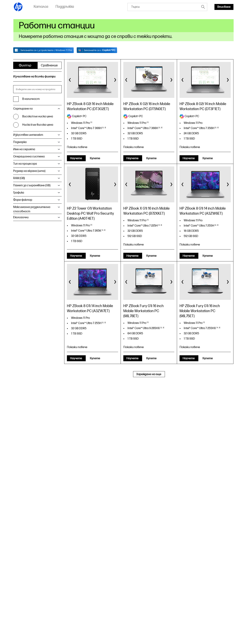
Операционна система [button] (29, 156)
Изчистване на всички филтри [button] (34, 76)
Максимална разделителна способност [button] (31, 209)
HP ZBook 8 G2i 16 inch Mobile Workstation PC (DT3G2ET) (90, 106)
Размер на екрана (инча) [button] (29, 171)
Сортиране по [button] (23, 108)
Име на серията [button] (24, 149)
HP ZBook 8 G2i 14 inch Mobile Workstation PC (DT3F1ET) (203, 106)
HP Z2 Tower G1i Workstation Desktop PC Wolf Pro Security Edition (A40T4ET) (90, 213)
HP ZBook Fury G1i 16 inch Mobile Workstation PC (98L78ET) (143, 311)
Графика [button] (18, 192)
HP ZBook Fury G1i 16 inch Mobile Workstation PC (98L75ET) (200, 311)
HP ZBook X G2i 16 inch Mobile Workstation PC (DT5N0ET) (146, 106)
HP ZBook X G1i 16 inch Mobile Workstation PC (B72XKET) (146, 211)
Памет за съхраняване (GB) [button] (31, 185)
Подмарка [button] (20, 142)
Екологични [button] (21, 217)
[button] (70, 80)
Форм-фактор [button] (22, 200)
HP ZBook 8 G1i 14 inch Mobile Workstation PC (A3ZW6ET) (203, 211)
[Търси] (203, 7)
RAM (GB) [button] (19, 178)
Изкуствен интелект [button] (28, 135)
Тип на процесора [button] (25, 164)
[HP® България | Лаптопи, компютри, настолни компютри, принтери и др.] (18, 7)
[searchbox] (163, 7)
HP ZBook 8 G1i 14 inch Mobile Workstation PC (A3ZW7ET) (90, 308)
